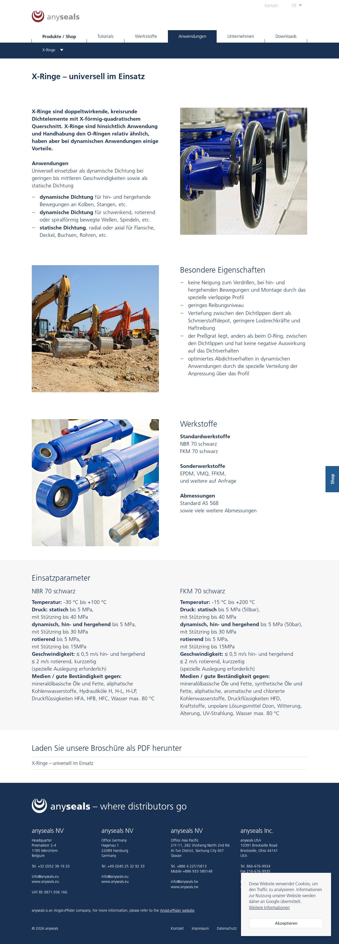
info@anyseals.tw (184, 881)
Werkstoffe (146, 36)
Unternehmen (241, 36)
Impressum (200, 929)
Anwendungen (192, 36)
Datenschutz (227, 929)
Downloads (286, 36)
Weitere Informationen (269, 907)
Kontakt (271, 5)
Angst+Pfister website (177, 910)
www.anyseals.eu (45, 881)
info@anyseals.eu (45, 876)
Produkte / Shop (59, 36)
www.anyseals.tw (184, 886)
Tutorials (105, 36)
